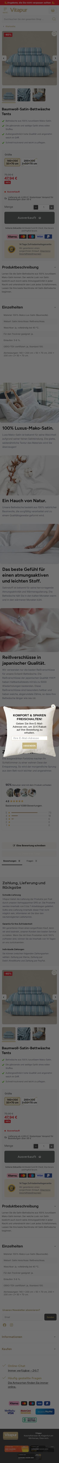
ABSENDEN (29, 745)
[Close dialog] (53, 706)
